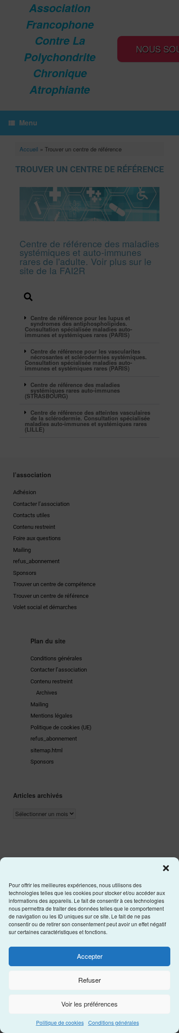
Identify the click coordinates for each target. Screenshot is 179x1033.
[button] (166, 868)
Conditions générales (113, 1022)
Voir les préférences (89, 1003)
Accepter (90, 956)
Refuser (89, 979)
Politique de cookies (60, 1022)
